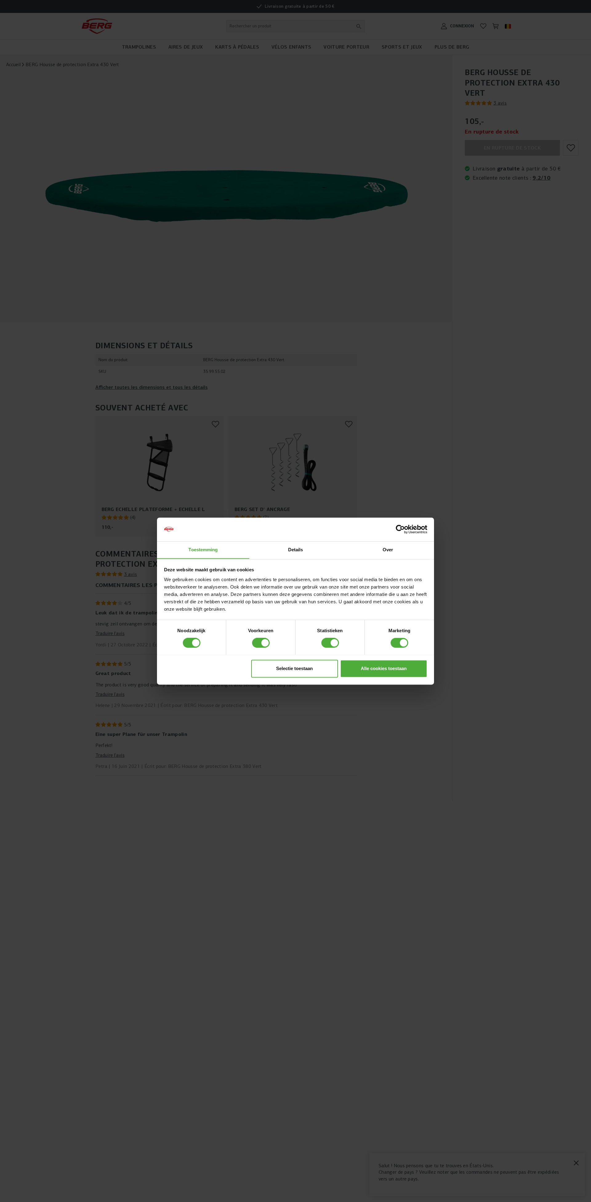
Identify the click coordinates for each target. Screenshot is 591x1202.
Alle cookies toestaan (384, 668)
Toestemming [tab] (203, 549)
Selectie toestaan (294, 668)
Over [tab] (388, 549)
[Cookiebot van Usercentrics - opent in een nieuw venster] (400, 529)
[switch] (261, 643)
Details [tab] (295, 549)
